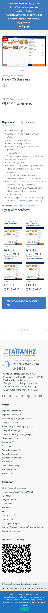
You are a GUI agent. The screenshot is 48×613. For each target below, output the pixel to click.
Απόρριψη (24, 26)
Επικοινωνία (7, 507)
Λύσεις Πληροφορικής (11, 450)
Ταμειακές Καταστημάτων (12, 410)
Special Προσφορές (10, 465)
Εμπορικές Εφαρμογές (11, 430)
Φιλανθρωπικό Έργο (11, 523)
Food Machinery (9, 469)
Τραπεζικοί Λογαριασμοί (12, 531)
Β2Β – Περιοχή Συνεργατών (14, 488)
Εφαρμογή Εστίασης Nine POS (13, 76)
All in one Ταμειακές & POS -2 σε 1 (16, 418)
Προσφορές (7, 495)
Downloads (7, 503)
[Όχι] (44, 602)
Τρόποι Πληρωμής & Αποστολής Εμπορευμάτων (22, 527)
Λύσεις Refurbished (10, 454)
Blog (4, 511)
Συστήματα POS (8, 442)
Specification (28, 122)
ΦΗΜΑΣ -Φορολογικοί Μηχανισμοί (17, 434)
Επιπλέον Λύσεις (9, 473)
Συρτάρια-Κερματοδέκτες (12, 457)
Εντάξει (24, 609)
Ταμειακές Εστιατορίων (11, 414)
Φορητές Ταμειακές (10, 422)
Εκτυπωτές (6, 446)
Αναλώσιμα (7, 461)
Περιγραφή (8, 122)
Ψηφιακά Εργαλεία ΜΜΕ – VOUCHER (17, 492)
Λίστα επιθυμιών (9, 515)
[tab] (8, 123)
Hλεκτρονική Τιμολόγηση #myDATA (17, 426)
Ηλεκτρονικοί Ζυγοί (10, 438)
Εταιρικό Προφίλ (9, 499)
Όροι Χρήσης (7, 519)
